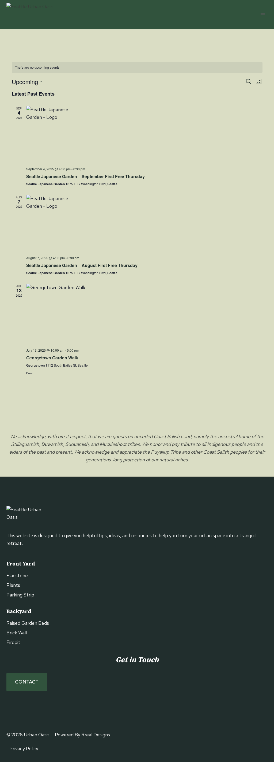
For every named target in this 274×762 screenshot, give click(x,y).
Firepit (13, 642)
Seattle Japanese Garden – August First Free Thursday (82, 265)
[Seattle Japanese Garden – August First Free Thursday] (144, 223)
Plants (13, 585)
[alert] (137, 67)
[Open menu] (263, 14)
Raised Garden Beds (27, 623)
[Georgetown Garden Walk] (144, 314)
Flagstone (17, 575)
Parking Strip (20, 595)
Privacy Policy (23, 748)
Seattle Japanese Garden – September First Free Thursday (85, 176)
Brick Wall (16, 633)
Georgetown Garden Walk (52, 358)
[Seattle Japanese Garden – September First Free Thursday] (144, 134)
